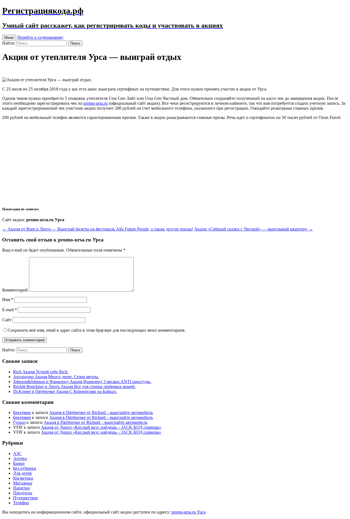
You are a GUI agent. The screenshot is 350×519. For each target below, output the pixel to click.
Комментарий (15, 290)
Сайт (6, 319)
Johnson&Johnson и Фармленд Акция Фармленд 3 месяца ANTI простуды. (82, 381)
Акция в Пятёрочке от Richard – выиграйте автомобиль (101, 412)
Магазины (22, 483)
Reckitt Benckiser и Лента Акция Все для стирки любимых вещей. (74, 386)
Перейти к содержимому (40, 37)
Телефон (21, 502)
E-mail (9, 309)
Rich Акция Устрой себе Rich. (40, 371)
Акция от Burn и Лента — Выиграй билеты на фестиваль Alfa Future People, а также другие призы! (97, 229)
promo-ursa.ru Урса (188, 512)
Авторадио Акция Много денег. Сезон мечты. (56, 376)
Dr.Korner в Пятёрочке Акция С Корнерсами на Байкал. (65, 391)
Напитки (21, 488)
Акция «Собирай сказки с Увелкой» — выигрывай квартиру (253, 229)
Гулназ (19, 422)
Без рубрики (24, 468)
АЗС (17, 453)
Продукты (22, 493)
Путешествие (25, 497)
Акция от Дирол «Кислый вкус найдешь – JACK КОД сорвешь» (101, 427)
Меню (9, 38)
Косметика (23, 478)
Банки (19, 463)
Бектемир (22, 412)
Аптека (20, 458)
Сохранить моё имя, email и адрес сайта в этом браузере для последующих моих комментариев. (97, 330)
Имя (7, 299)
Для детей (22, 473)
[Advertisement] (175, 162)
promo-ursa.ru (95, 103)
